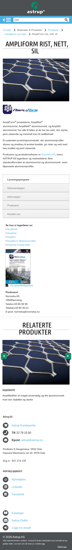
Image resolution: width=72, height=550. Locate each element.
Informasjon (13, 196)
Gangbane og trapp (15, 34)
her (43, 544)
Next (68, 356)
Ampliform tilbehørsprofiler (21, 241)
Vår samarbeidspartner (21, 285)
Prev (4, 356)
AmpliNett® (8, 390)
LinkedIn (16, 486)
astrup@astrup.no (32, 440)
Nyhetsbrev (15, 479)
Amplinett (12, 229)
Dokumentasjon (16, 188)
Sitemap (62, 546)
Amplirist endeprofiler (18, 244)
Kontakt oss (13, 214)
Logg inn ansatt (21, 527)
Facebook (17, 494)
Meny (7, 20)
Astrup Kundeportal (23, 425)
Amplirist (11, 233)
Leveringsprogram (18, 179)
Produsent (13, 205)
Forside (7, 30)
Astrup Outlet (20, 520)
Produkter (53, 30)
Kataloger (18, 513)
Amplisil (11, 237)
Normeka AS (48, 154)
